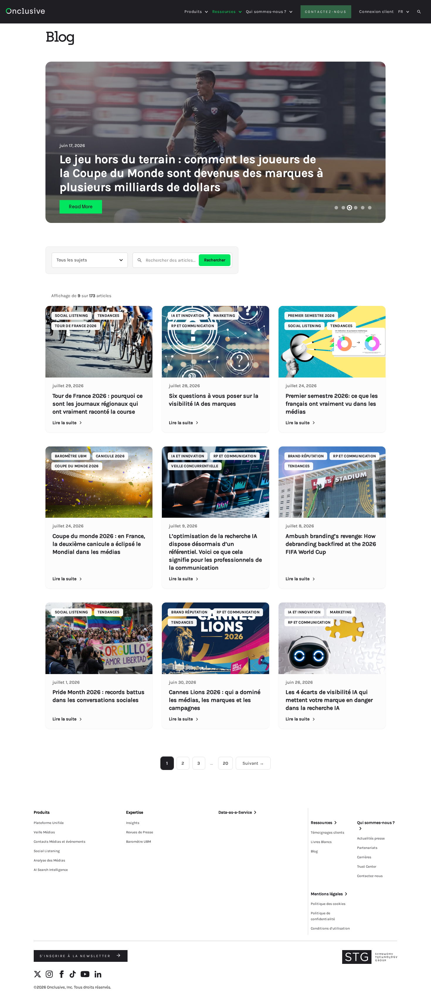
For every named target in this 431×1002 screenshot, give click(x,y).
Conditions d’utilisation (330, 928)
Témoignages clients (327, 832)
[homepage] (41, 12)
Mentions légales (327, 893)
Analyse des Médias (49, 860)
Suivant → (253, 763)
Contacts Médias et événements (59, 841)
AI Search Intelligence (51, 870)
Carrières (364, 857)
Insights (132, 823)
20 (225, 763)
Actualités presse (371, 838)
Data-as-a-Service (235, 812)
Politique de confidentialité (323, 916)
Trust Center (366, 866)
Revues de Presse (139, 832)
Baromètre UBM (138, 841)
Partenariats (367, 848)
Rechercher (214, 260)
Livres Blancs (321, 842)
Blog (314, 851)
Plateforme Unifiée (49, 823)
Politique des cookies (328, 904)
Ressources (224, 11)
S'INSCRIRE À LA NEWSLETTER (76, 956)
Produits (193, 11)
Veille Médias (44, 832)
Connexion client (376, 11)
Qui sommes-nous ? (266, 11)
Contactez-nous (326, 12)
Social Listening (47, 851)
